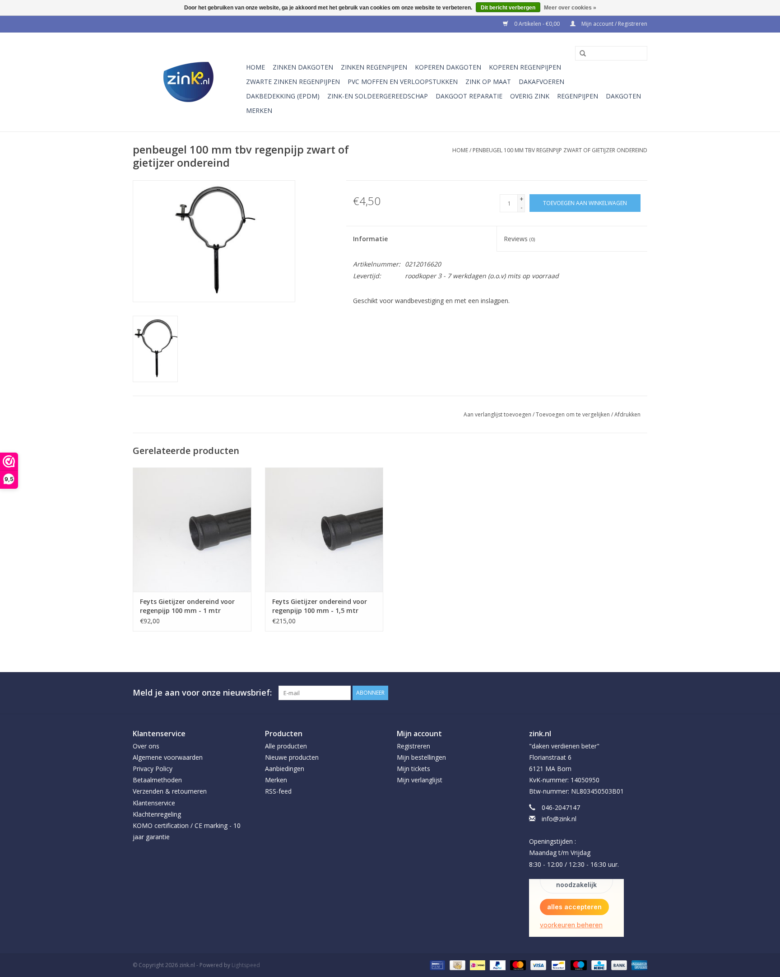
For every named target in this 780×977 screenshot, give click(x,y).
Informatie (370, 238)
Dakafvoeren (541, 81)
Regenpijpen (577, 96)
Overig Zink (529, 96)
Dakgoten (623, 96)
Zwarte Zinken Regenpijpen (293, 81)
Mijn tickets (413, 768)
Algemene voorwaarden (168, 757)
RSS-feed (278, 791)
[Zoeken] (579, 53)
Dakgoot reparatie (469, 96)
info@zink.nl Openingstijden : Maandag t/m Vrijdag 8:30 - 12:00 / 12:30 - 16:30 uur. (574, 841)
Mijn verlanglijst (419, 780)
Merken (259, 110)
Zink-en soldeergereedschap (377, 96)
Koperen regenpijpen (525, 67)
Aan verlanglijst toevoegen (497, 414)
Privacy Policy (152, 768)
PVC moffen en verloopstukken (403, 81)
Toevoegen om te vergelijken (573, 414)
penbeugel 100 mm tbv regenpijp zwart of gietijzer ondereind (560, 150)
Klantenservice (154, 803)
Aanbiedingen (284, 768)
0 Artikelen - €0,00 (537, 24)
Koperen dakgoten (448, 67)
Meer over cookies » (570, 8)
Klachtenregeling (157, 814)
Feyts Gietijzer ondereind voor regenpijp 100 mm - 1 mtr (187, 606)
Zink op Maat (488, 81)
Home (255, 67)
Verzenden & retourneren (170, 791)
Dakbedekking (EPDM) (283, 96)
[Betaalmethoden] (436, 964)
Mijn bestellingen (421, 757)
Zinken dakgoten (303, 67)
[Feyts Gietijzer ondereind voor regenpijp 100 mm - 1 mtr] (192, 529)
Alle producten (286, 746)
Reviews (519, 238)
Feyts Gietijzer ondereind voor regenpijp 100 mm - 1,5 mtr (319, 606)
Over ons (146, 746)
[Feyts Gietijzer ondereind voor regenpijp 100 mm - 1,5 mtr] (324, 529)
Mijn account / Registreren (613, 24)
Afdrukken (627, 414)
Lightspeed (246, 965)
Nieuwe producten (292, 757)
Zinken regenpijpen (374, 67)
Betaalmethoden (157, 780)
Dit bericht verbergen (508, 8)
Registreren (413, 746)
